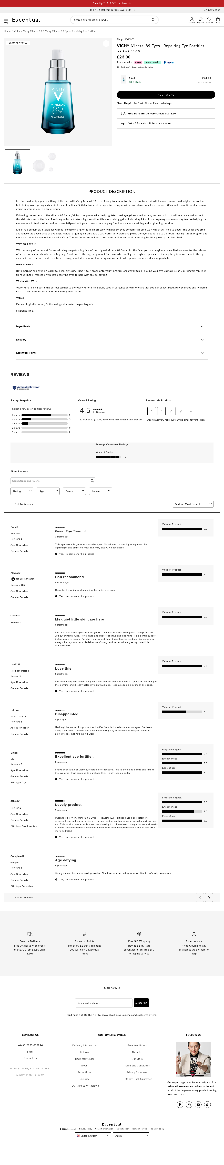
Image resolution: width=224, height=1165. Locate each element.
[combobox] (114, 20)
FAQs (84, 1065)
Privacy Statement (137, 1072)
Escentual (71, 1129)
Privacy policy (85, 1129)
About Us (137, 1052)
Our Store (137, 1058)
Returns (84, 1052)
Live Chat (138, 103)
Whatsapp (166, 103)
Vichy (130, 39)
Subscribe (141, 1002)
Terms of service (139, 1129)
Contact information (104, 1129)
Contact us (214, 10)
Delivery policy (157, 1129)
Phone (148, 103)
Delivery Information (84, 1045)
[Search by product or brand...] (153, 19)
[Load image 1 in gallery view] (17, 162)
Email (156, 103)
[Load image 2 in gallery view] (44, 162)
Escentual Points (137, 1045)
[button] (6, 19)
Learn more (164, 123)
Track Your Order (84, 1058)
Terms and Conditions (137, 1065)
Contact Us (30, 1057)
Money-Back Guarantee (138, 1078)
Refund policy (122, 1129)
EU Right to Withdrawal (86, 1085)
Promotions (84, 1072)
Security (84, 1078)
